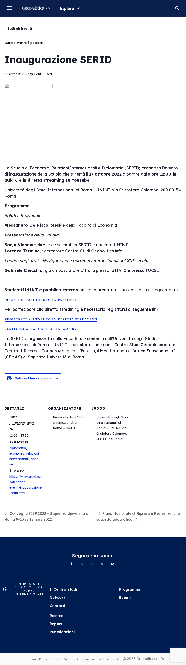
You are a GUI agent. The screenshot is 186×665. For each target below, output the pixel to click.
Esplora (67, 8)
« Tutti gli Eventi (18, 28)
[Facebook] (72, 564)
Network (58, 597)
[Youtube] (112, 564)
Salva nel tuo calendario (33, 378)
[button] (177, 8)
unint (13, 464)
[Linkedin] (92, 564)
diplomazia (17, 448)
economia (16, 453)
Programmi (129, 589)
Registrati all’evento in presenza (41, 300)
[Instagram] (82, 564)
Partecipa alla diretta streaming (40, 329)
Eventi (125, 597)
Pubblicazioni (62, 632)
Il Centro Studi (63, 589)
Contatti (57, 605)
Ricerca (57, 615)
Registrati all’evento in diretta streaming (51, 319)
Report (56, 624)
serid (34, 459)
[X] (102, 564)
